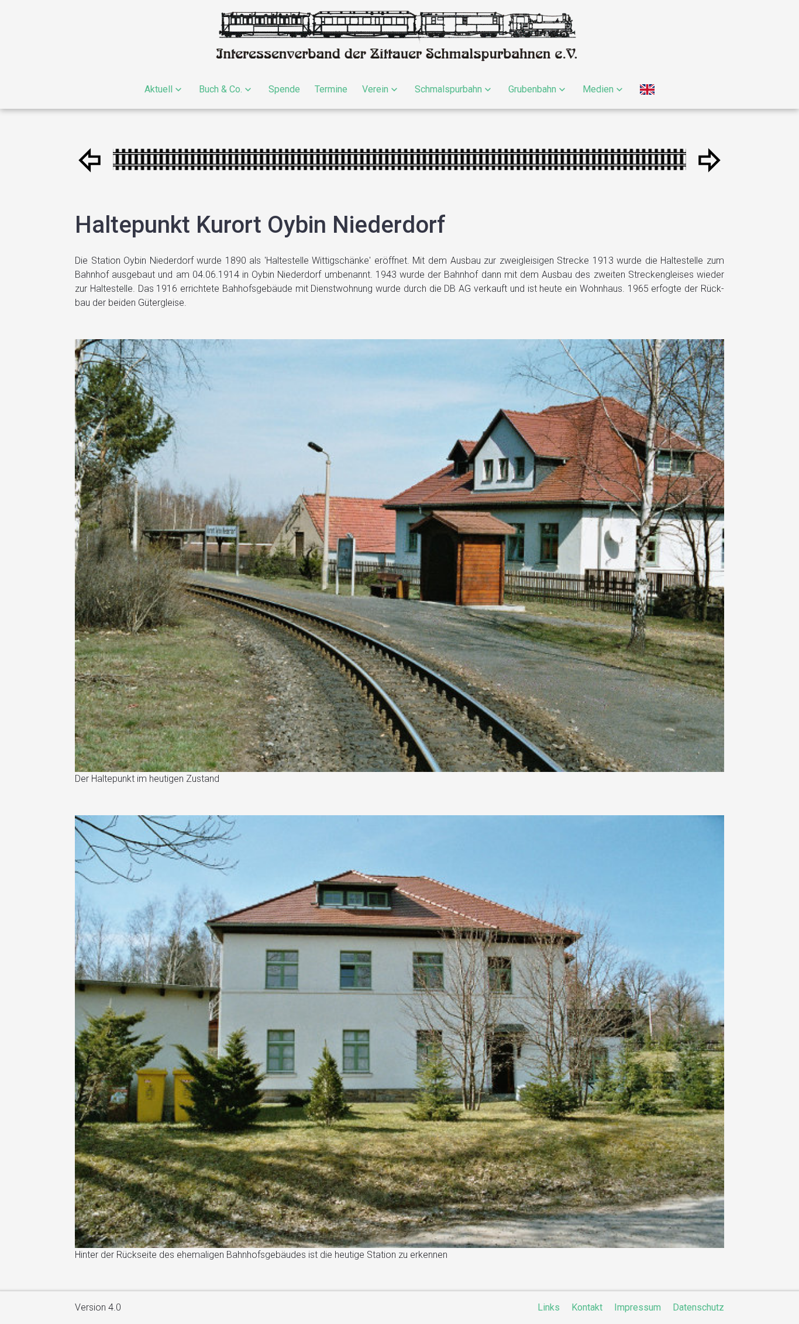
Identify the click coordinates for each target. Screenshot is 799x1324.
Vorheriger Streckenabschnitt (709, 160)
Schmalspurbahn (448, 89)
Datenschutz (698, 1307)
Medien (598, 89)
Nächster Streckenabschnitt (89, 160)
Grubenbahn (532, 89)
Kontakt (586, 1307)
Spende (284, 89)
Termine (331, 89)
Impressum (637, 1307)
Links (549, 1307)
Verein (375, 89)
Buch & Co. (220, 89)
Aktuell (158, 89)
